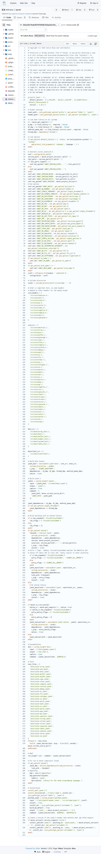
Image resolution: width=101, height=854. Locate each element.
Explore (13, 3)
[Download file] (91, 44)
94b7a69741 (40, 36)
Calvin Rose (28, 36)
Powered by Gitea (32, 848)
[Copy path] (78, 25)
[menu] (37, 852)
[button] (65, 10)
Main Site (24, 3)
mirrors (9, 10)
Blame (75, 44)
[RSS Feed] (56, 10)
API (65, 852)
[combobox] (32, 29)
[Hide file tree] (4, 25)
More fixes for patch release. (57, 36)
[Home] (4, 3)
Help (33, 3)
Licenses (57, 852)
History (83, 44)
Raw (67, 44)
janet (18, 10)
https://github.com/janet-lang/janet (20, 14)
